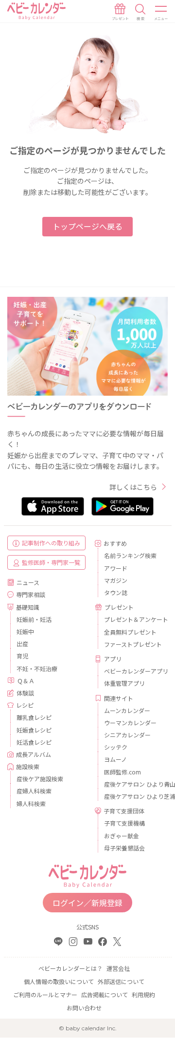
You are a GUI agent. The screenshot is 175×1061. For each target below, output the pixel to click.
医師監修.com (122, 772)
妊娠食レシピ (34, 730)
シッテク (115, 747)
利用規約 (143, 994)
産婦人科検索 (34, 791)
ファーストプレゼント (132, 644)
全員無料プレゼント (130, 632)
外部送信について (121, 981)
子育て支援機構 (124, 823)
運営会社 (118, 968)
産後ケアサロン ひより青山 (132, 784)
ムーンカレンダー (127, 710)
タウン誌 (115, 592)
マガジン (115, 580)
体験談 (25, 693)
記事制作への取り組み (51, 543)
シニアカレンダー (127, 735)
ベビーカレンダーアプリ (132, 671)
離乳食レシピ (34, 717)
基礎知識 (27, 607)
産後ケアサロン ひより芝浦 (132, 796)
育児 (22, 656)
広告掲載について (104, 994)
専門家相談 (30, 594)
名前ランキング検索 (130, 555)
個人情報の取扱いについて (59, 981)
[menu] (161, 12)
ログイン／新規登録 (87, 902)
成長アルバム (33, 754)
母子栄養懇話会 (124, 848)
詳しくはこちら (133, 487)
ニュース (28, 582)
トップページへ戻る (87, 226)
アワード (115, 568)
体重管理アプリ (124, 683)
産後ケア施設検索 (40, 778)
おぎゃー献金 (121, 835)
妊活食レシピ (34, 742)
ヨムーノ (115, 759)
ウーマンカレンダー (130, 722)
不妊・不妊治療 (37, 668)
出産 (22, 643)
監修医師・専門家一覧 (51, 562)
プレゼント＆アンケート (132, 619)
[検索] (140, 12)
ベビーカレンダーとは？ (70, 968)
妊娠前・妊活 (34, 619)
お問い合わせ (84, 1007)
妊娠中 (25, 631)
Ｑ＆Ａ (26, 680)
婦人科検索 (31, 803)
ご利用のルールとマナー (45, 994)
